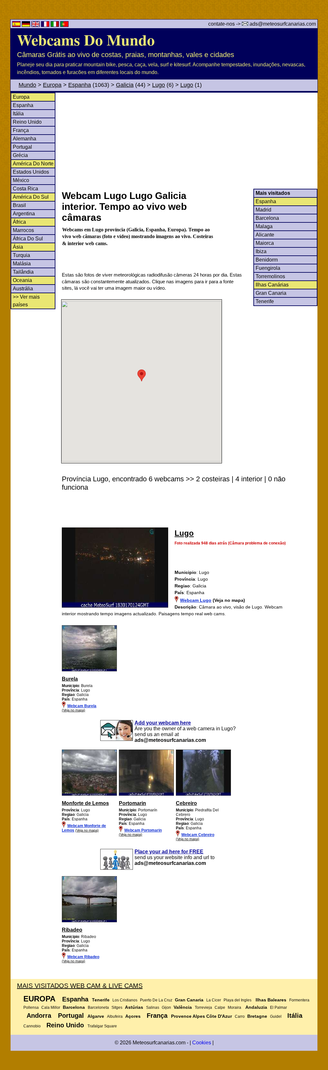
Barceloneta (98, 1007)
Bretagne (257, 1016)
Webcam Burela (81, 706)
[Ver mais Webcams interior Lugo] (89, 794)
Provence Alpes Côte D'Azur (201, 1016)
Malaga (264, 226)
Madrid (263, 209)
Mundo (27, 85)
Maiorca (265, 243)
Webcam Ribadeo (83, 957)
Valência (183, 1007)
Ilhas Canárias (272, 284)
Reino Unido (27, 122)
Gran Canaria (271, 293)
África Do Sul (28, 238)
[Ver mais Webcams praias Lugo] (89, 670)
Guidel (276, 1016)
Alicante (265, 234)
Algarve (95, 1016)
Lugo (158, 85)
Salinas (152, 1007)
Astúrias (134, 1007)
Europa (52, 85)
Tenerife (265, 301)
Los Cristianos (124, 1000)
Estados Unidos (31, 172)
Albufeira (115, 1016)
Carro (240, 1016)
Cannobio (32, 1026)
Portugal (22, 147)
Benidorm (267, 259)
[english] (36, 25)
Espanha (79, 85)
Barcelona (267, 218)
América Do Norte (33, 163)
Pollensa (31, 1007)
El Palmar (278, 1007)
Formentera (299, 1000)
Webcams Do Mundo (86, 39)
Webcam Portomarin (143, 830)
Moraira (234, 1007)
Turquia (21, 255)
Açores (133, 1016)
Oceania (22, 280)
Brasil (19, 205)
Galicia (125, 85)
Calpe (220, 1007)
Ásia (18, 247)
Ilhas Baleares (271, 999)
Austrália (23, 288)
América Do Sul (31, 197)
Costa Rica (25, 188)
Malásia (22, 263)
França (21, 130)
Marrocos (23, 230)
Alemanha (24, 138)
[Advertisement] (189, 141)
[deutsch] (26, 25)
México (21, 180)
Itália (18, 113)
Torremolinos (270, 276)
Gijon (166, 1007)
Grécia (20, 155)
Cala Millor (50, 1007)
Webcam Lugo (195, 600)
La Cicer (213, 1000)
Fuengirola (268, 268)
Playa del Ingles (237, 1000)
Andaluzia (256, 1007)
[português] (64, 25)
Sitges (116, 1007)
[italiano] (55, 25)
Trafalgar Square (102, 1026)
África (19, 222)
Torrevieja (203, 1007)
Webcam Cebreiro (197, 835)
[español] (17, 25)
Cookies (201, 1042)
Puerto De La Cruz (156, 1000)
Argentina (24, 213)
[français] (46, 25)
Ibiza (261, 251)
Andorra (39, 1015)
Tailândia (23, 272)
